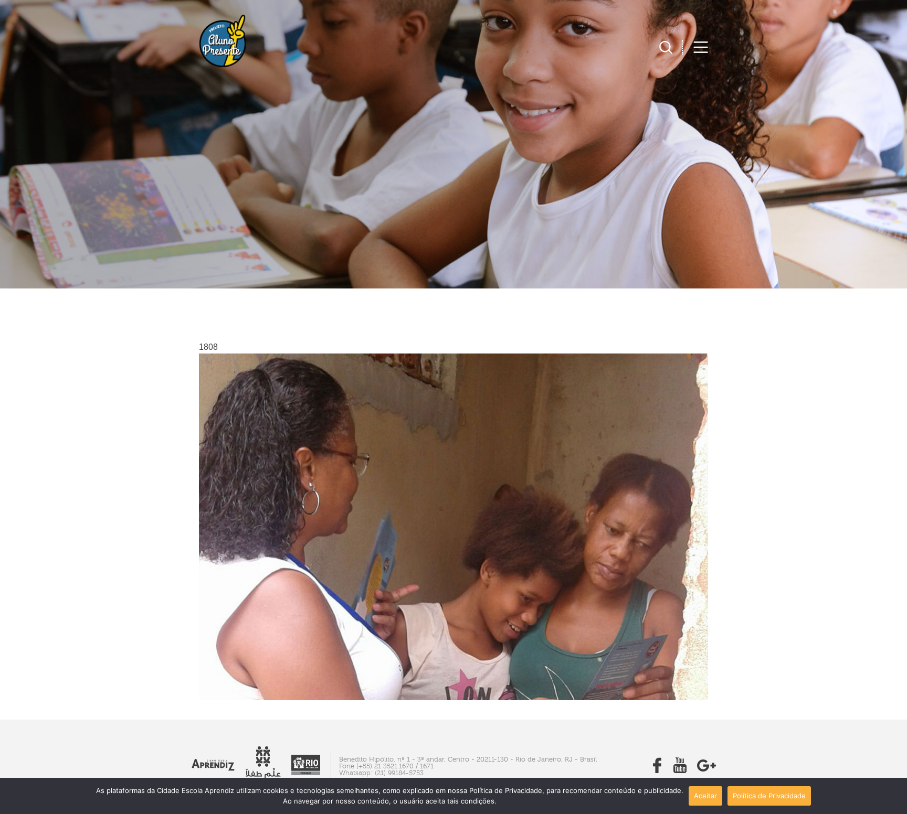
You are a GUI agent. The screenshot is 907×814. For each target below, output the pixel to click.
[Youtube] (680, 770)
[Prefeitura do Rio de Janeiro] (305, 772)
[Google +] (706, 770)
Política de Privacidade (769, 795)
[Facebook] (657, 770)
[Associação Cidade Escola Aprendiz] (213, 768)
